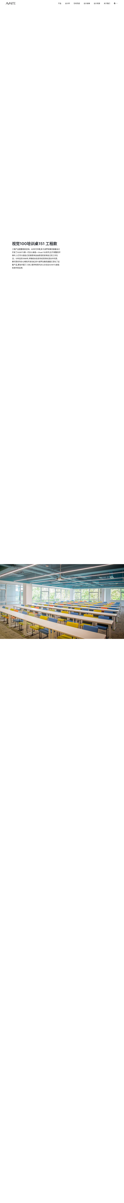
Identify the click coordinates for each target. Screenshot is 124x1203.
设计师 (67, 3)
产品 (59, 3)
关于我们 (107, 3)
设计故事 (87, 3)
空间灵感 (77, 3)
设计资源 (97, 3)
